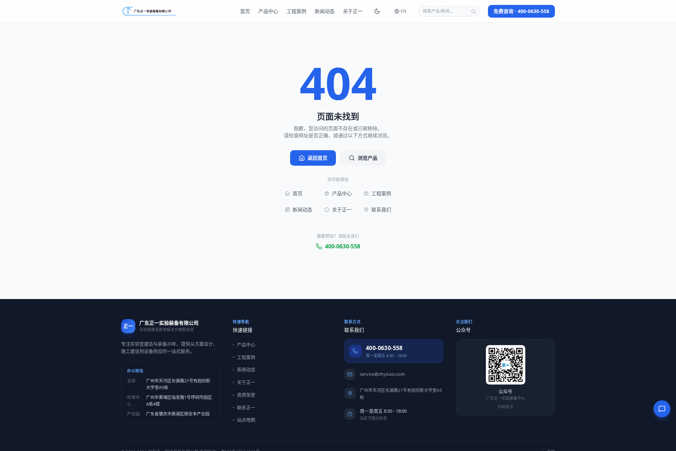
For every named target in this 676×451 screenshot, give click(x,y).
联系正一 (246, 407)
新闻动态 (324, 11)
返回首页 (317, 157)
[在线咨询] (661, 408)
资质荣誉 (246, 395)
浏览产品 (367, 157)
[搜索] (473, 11)
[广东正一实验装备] (149, 11)
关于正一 (353, 11)
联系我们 (381, 209)
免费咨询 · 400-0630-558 (521, 11)
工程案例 (296, 11)
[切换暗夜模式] (377, 11)
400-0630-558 (342, 246)
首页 (245, 11)
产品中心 (268, 11)
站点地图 (246, 420)
